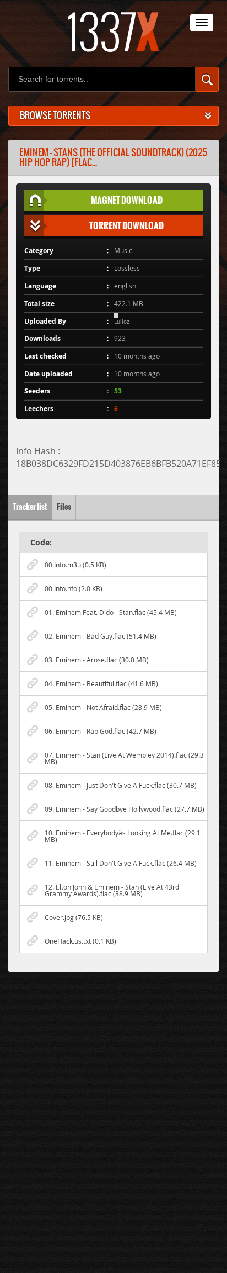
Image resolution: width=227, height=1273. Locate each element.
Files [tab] (64, 507)
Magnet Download (127, 200)
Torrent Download (126, 225)
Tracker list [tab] (30, 507)
